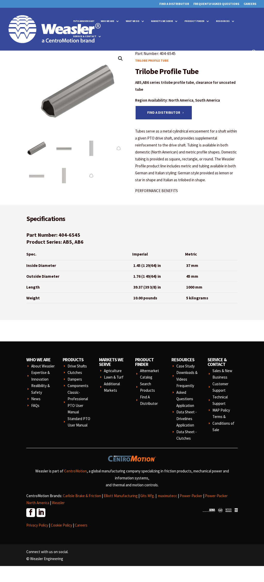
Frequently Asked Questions (216, 4)
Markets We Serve (162, 21)
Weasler (58, 502)
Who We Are (107, 21)
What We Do (132, 21)
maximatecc (167, 495)
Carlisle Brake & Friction (82, 495)
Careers (250, 4)
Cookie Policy (61, 525)
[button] (120, 58)
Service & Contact (84, 36)
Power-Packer (191, 495)
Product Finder (194, 21)
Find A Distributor (174, 4)
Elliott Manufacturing (121, 495)
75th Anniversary (83, 21)
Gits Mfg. (147, 495)
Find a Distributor (163, 112)
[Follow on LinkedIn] (41, 512)
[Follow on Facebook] (30, 512)
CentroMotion (75, 471)
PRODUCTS (73, 360)
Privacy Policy (37, 525)
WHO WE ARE (38, 360)
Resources (223, 21)
